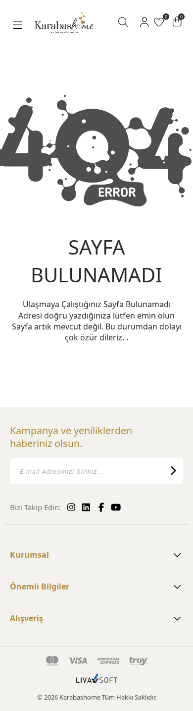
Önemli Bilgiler (39, 586)
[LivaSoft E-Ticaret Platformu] (96, 683)
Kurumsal (29, 554)
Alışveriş (26, 618)
